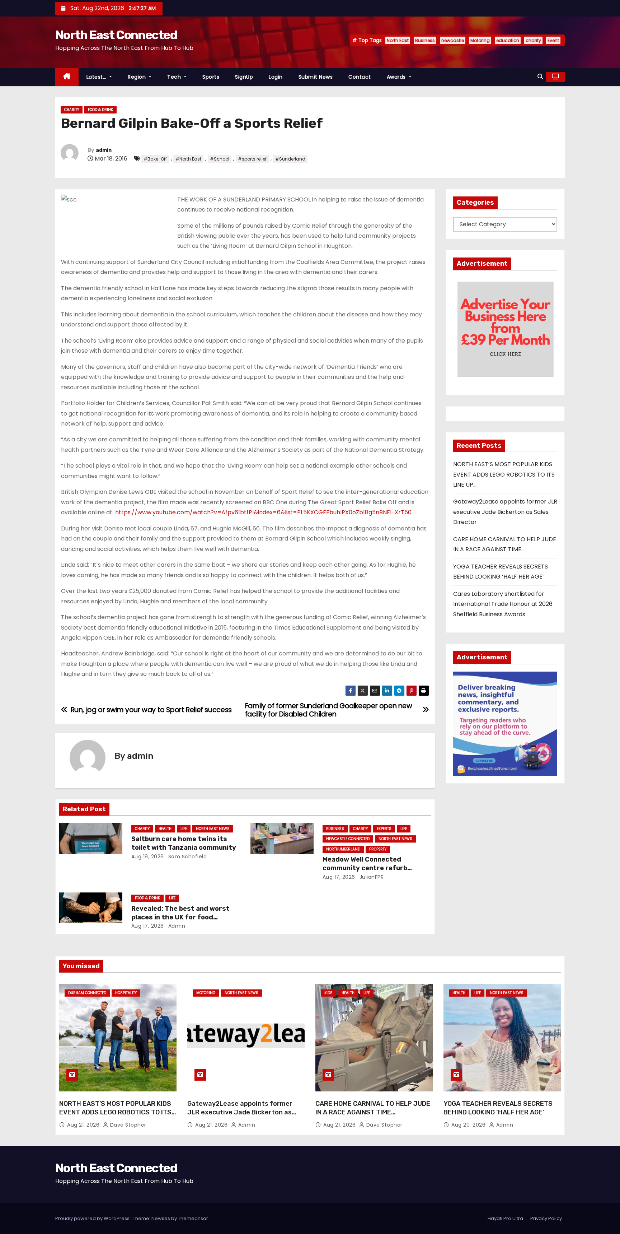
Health (165, 828)
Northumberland (343, 849)
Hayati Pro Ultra (505, 1218)
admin (104, 150)
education (507, 40)
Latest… (97, 76)
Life (183, 828)
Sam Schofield (186, 856)
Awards (397, 76)
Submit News (316, 76)
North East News (213, 828)
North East (398, 40)
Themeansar (193, 1218)
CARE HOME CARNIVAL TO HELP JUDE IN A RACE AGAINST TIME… (372, 1108)
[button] (540, 77)
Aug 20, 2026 (469, 1124)
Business (425, 40)
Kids (328, 993)
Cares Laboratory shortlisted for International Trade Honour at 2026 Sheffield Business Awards (503, 604)
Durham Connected (87, 993)
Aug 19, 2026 (147, 856)
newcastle (452, 40)
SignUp (244, 76)
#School (219, 159)
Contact (359, 76)
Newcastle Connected (348, 838)
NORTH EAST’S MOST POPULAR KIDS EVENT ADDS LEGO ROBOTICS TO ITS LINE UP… (504, 474)
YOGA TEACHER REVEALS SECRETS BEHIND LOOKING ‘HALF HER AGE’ (498, 1108)
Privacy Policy (546, 1218)
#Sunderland (290, 159)
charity (533, 40)
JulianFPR (371, 877)
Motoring (480, 40)
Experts (384, 828)
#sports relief (252, 159)
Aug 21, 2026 (84, 1124)
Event (553, 40)
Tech (175, 76)
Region (137, 76)
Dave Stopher (127, 1124)
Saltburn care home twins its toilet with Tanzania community (183, 843)
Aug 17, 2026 (339, 877)
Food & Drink (100, 109)
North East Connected (116, 35)
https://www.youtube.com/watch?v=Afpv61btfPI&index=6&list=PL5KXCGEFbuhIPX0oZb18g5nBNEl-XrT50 (263, 512)
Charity (71, 109)
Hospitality (126, 993)
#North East (188, 159)
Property (377, 849)
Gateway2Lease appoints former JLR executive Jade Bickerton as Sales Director (505, 511)
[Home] (67, 77)
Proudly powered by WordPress (93, 1218)
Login (276, 76)
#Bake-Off (155, 159)
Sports (210, 76)
